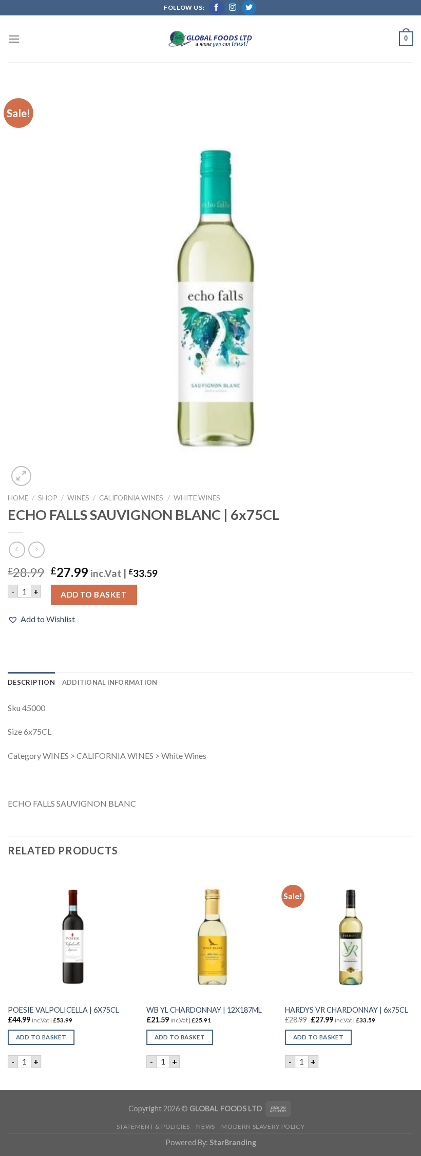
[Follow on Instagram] (232, 7)
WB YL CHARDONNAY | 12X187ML (204, 1009)
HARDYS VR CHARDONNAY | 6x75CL (346, 1009)
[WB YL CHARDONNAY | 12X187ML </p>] (210, 933)
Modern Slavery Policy (262, 1126)
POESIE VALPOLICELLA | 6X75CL (63, 1009)
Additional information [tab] (110, 682)
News (205, 1126)
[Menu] (14, 38)
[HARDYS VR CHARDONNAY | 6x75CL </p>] (349, 933)
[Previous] (8, 978)
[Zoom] (21, 476)
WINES (78, 498)
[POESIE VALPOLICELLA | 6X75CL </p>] (72, 933)
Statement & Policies (153, 1126)
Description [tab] (31, 682)
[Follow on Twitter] (248, 7)
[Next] (412, 978)
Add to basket (94, 594)
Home (18, 498)
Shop (48, 498)
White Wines (197, 498)
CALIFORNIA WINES (131, 498)
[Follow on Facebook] (216, 7)
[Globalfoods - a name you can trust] (210, 39)
